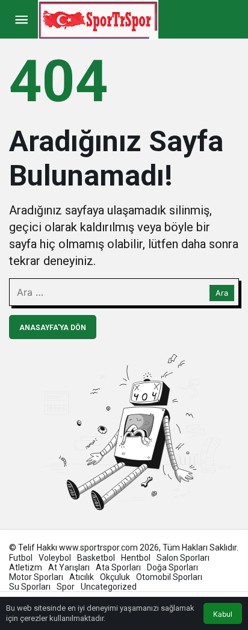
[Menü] (21, 20)
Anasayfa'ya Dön (52, 327)
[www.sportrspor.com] (98, 19)
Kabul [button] (222, 614)
